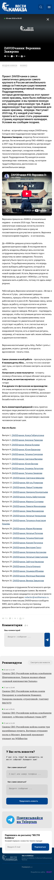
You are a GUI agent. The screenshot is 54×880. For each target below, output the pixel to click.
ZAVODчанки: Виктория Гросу (27, 547)
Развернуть (26, 867)
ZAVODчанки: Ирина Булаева (26, 444)
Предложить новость (28, 801)
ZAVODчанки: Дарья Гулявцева (27, 487)
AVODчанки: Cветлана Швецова (29, 477)
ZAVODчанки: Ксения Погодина (28, 542)
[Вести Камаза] (14, 7)
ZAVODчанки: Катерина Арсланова (29, 552)
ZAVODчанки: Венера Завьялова (28, 580)
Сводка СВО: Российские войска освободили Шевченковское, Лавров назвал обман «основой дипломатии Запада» (27, 677)
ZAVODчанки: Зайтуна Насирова (28, 561)
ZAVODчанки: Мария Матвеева (27, 528)
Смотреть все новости (40, 662)
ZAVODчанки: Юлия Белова (25, 463)
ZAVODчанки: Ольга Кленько (27, 566)
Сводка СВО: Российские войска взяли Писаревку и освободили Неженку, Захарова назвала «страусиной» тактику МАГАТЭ (25, 697)
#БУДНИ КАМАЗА (9, 65)
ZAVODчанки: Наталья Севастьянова (30, 556)
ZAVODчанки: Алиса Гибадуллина (28, 435)
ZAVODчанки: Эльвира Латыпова (27, 468)
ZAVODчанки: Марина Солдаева (28, 501)
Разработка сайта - (41, 872)
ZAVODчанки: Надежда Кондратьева (30, 492)
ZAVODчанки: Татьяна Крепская (28, 538)
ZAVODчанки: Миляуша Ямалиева (29, 575)
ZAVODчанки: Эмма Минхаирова (28, 511)
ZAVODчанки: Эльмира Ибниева (28, 571)
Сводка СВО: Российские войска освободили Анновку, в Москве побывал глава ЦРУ (27, 714)
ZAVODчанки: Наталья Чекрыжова (29, 515)
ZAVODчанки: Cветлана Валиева (27, 459)
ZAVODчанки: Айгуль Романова (28, 482)
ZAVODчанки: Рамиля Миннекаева (29, 506)
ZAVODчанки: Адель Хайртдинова (29, 496)
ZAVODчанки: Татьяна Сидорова (27, 454)
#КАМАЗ (23, 65)
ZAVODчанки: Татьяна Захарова (27, 473)
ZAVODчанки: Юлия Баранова (26, 449)
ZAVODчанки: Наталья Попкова (28, 533)
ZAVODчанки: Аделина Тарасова (27, 440)
